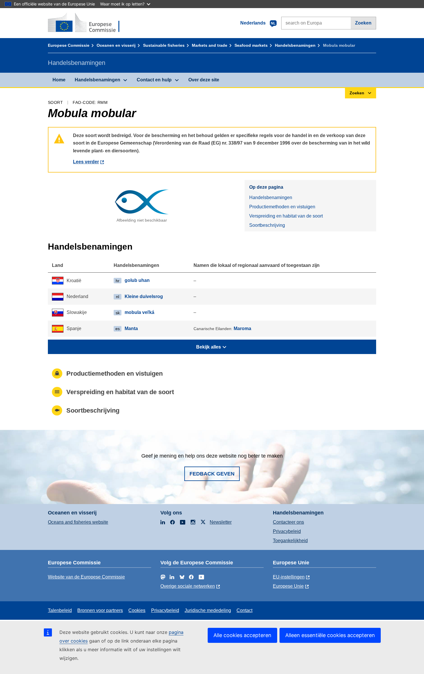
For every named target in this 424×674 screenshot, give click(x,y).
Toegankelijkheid (290, 540)
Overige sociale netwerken (187, 586)
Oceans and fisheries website (78, 522)
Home (58, 79)
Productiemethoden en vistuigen (282, 206)
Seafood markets (251, 45)
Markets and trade (209, 45)
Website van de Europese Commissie (86, 576)
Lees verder (86, 161)
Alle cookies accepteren (242, 635)
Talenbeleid (60, 610)
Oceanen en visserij (116, 45)
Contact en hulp (154, 79)
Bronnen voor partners (100, 610)
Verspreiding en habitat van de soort (286, 216)
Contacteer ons (288, 522)
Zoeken (363, 22)
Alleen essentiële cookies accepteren (330, 635)
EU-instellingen (289, 576)
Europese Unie (288, 586)
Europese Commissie (68, 45)
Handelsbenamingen (295, 45)
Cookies (136, 610)
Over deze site (203, 79)
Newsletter (221, 522)
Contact (244, 610)
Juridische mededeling (208, 610)
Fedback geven (212, 474)
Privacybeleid (287, 531)
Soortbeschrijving (267, 225)
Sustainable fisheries (164, 45)
